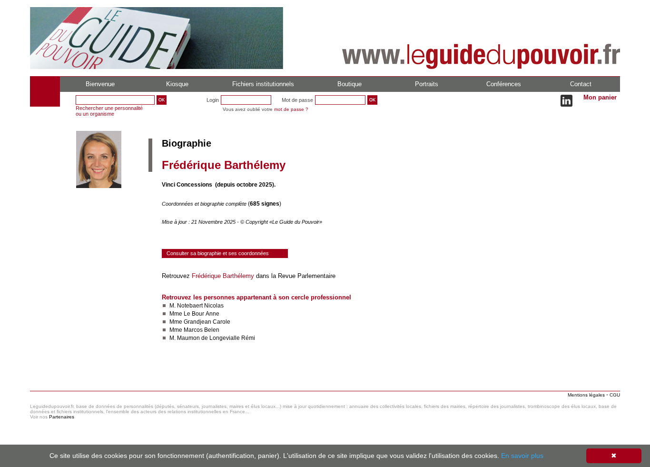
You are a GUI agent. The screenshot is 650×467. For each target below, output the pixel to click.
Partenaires (61, 416)
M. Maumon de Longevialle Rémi (212, 338)
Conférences (503, 84)
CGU (615, 394)
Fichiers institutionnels (263, 84)
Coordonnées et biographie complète (205, 204)
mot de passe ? (291, 109)
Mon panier (600, 97)
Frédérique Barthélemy (223, 275)
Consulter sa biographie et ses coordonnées (218, 253)
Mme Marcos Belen (194, 330)
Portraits (426, 84)
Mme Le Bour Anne (194, 313)
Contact (580, 84)
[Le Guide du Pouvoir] (156, 67)
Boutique (349, 84)
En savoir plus (522, 455)
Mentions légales (586, 394)
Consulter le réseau (189, 366)
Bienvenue (100, 84)
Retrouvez (177, 275)
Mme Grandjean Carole (199, 321)
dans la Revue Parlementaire (294, 275)
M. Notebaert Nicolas (196, 305)
